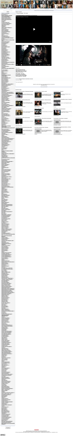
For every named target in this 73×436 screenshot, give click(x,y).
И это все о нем (4, 147)
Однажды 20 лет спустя (6, 245)
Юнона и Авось (4, 420)
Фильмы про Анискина (5, 387)
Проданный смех (4, 299)
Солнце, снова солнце (5, 340)
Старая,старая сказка (5, 343)
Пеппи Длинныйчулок (5, 260)
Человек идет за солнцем (6, 399)
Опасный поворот (5, 250)
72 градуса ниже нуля (5, 22)
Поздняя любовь (4, 275)
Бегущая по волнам (5, 42)
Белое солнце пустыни (5, 46)
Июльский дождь (4, 155)
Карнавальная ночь (5, 167)
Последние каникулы (5, 280)
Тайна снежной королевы (6, 352)
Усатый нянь (4, 384)
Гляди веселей (4, 91)
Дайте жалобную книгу (5, 96)
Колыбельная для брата (6, 174)
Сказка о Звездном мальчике (6, 331)
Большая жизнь (4, 59)
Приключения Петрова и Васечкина (8, 292)
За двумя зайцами (5, 131)
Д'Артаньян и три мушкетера (6, 95)
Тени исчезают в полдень (6, 357)
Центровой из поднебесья (6, 394)
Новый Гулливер (4, 237)
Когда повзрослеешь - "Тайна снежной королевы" (23, 117)
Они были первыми (5, 247)
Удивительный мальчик (6, 378)
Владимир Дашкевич (22, 78)
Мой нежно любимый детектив (7, 205)
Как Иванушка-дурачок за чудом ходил (8, 157)
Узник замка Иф (4, 380)
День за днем (4, 103)
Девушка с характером (5, 100)
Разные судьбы (4, 303)
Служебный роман (5, 335)
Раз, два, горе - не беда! (6, 302)
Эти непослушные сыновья (6, 417)
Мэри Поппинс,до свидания (6, 214)
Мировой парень (4, 200)
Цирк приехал (4, 396)
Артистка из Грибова (5, 33)
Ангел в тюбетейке (5, 30)
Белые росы (4, 47)
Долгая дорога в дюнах (5, 109)
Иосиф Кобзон (27, 78)
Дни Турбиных (4, 107)
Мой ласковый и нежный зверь (7, 204)
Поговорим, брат (4, 273)
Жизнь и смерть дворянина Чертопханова (6, 126)
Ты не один (3, 376)
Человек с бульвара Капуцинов (7, 401)
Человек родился (4, 400)
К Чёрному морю (4, 156)
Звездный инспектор (5, 140)
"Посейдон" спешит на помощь (7, 279)
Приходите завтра (5, 296)
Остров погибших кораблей (6, 254)
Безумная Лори (4, 45)
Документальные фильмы (6, 422)
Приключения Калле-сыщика (6, 290)
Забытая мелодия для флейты (7, 132)
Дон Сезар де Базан (5, 110)
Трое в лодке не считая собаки (7, 374)
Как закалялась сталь (5, 159)
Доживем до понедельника (6, 108)
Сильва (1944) (4, 329)
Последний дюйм (4, 281)
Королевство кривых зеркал (6, 176)
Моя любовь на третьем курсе (7, 211)
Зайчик (3, 135)
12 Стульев (3, 20)
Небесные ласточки (37, 106)
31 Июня (3, 21)
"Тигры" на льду (4, 358)
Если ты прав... (4, 117)
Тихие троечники (4, 359)
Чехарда (3, 405)
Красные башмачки (5, 180)
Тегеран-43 (3, 356)
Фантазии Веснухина (5, 386)
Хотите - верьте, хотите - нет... (7, 393)
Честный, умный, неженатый (6, 404)
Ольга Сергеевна (4, 246)
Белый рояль (4, 48)
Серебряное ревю (5, 328)
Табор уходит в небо (5, 349)
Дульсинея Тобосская (5, 114)
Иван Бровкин (4, 148)
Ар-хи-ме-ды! (4, 32)
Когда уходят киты (5, 171)
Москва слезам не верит (6, 209)
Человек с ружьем (5, 402)
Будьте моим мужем (5, 66)
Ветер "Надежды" (5, 78)
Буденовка (3, 65)
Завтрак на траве (4, 134)
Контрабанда (4, 175)
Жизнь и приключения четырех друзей (8, 127)
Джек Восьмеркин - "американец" (7, 105)
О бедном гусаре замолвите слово (7, 240)
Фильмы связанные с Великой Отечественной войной (7, 16)
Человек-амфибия (5, 398)
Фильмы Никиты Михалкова (6, 19)
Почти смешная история (6, 284)
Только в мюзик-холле (5, 361)
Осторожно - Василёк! (5, 253)
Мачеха (3, 198)
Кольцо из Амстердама (5, 173)
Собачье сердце (4, 339)
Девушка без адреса (5, 98)
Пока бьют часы (4, 276)
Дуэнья (3, 116)
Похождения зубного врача (6, 283)
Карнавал (3, 166)
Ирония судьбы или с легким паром (8, 153)
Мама (2, 193)
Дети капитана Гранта (5, 104)
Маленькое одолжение (5, 195)
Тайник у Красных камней (6, 350)
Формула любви (4, 390)
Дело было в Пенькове (5, 102)
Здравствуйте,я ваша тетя (6, 141)
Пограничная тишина (5, 274)
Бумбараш (3, 67)
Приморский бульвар (5, 294)
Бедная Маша (4, 43)
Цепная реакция (4, 395)
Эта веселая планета (56, 115)
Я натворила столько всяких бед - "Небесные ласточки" (43, 99)
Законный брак (4, 136)
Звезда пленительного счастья (7, 139)
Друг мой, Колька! (5, 113)
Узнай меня (3, 379)
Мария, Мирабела (4, 196)
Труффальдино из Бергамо (6, 375)
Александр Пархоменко (6, 31)
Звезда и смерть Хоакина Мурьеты (7, 138)
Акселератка (4, 28)
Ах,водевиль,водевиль (5, 36)
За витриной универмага (6, 130)
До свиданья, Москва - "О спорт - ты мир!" (41, 91)
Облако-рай (3, 241)
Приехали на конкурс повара (6, 286)
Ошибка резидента (5, 258)
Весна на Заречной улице (6, 77)
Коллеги (3, 172)
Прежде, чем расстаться (6, 285)
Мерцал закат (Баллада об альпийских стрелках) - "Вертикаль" (63, 99)
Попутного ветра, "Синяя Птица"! (7, 278)
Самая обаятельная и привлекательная (5, 315)
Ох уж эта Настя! (4, 257)
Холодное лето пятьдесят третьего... (8, 392)
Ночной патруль (4, 239)
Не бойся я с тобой (5, 221)
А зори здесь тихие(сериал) (6, 23)
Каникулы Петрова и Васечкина (7, 161)
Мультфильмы (4, 14)
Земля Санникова (5, 143)
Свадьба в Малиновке (5, 317)
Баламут (3, 38)
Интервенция (4, 152)
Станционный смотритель (6, 342)
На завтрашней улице (5, 216)
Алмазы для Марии (5, 29)
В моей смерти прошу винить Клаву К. (8, 68)
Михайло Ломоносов (5, 202)
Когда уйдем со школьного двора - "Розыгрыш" (41, 127)
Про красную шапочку (5, 297)
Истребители (4, 154)
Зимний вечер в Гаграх (5, 144)
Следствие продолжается (6, 334)
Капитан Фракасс (4, 165)
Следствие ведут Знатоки (6, 333)
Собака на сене (4, 338)
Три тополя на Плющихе (6, 372)
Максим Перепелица (5, 192)
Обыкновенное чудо (5, 242)
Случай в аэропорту (5, 336)
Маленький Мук (4, 194)
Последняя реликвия (5, 282)
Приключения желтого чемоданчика (8, 289)
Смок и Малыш (4, 337)
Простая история (4, 300)
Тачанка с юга (4, 355)
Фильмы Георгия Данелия (6, 18)
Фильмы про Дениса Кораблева (7, 388)
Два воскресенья (4, 97)
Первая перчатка (4, 262)
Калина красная (4, 160)
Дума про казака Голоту (6, 115)
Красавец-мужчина (5, 179)
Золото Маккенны (5, 145)
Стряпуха (3, 347)
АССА (3, 34)
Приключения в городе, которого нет (8, 288)
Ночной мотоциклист (5, 238)
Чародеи (3, 397)
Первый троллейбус (5, 263)
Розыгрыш (3, 307)
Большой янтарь (4, 63)
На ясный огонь (4, 217)
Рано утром (3, 304)
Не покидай (3, 222)
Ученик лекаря (4, 385)
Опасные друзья (4, 249)
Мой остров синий (5, 206)
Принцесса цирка (4, 295)
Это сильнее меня (5, 419)
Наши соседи (4, 220)
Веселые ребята (4, 76)
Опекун (3, 251)
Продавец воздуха (5, 298)
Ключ (2, 168)
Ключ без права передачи (6, 169)
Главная (17, 11)
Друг (2, 112)
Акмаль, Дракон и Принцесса (6, 27)
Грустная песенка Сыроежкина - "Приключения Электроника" (24, 91)
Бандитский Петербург (5, 41)
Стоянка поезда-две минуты (6, 346)
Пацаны (3, 259)
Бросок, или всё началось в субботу (8, 64)
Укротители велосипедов (6, 381)
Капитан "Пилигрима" (5, 164)
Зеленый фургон (4, 142)
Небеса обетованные (5, 223)
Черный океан (4, 403)
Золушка (3, 146)
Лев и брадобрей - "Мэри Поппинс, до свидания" (61, 118)
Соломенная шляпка (5, 341)
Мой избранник (4, 203)
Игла (2, 149)
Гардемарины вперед (5, 90)
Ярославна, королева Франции (7, 421)
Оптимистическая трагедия (6, 252)
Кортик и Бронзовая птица (6, 178)
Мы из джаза (4, 213)
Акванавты (3, 26)
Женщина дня (4, 119)
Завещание (3, 133)
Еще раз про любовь (5, 118)
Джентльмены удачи (5, 106)
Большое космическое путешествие (8, 62)
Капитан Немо (4, 163)
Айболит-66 (3, 25)
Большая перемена (5, 60)
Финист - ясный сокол (5, 389)
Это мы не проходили (5, 418)
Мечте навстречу (4, 199)
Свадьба (3, 316)
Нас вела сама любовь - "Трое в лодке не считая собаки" (43, 118)
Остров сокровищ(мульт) (6, 255)
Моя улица (3, 212)
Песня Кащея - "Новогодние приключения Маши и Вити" (24, 127)
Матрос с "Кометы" (5, 197)
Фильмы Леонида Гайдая (6, 17)
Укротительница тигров (5, 382)
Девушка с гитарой (5, 99)
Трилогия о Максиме (5, 373)
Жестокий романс (5, 122)
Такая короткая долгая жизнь (6, 353)
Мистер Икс (3, 201)
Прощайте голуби (4, 301)
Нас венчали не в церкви (6, 218)
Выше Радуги (4, 89)
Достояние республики (5, 111)
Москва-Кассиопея (5, 208)
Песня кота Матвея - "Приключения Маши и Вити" (23, 99)
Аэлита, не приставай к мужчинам (7, 37)
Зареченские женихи (5, 137)
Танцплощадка (4, 354)
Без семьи (3, 44)
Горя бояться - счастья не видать (7, 92)
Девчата (3, 101)
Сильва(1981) (4, 330)
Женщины (3, 121)
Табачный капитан (5, 348)
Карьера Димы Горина (5, 162)
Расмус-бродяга (4, 305)
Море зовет (3, 207)
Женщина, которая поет (5, 120)
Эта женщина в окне (5, 416)
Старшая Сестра (4, 345)
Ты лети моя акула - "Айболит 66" (58, 91)
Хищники (3, 391)
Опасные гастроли (5, 248)
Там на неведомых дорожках (6, 351)
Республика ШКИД (5, 306)
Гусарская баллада (5, 94)
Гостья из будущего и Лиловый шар (8, 93)
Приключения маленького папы (7, 291)
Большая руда (4, 61)
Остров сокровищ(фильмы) (6, 256)
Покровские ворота (5, 277)
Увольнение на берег (5, 377)
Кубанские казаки (4, 181)
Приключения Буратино (6, 287)
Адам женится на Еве (5, 24)
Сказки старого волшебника (6, 332)
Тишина (3, 360)
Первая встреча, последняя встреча (8, 261)
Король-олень (4, 177)
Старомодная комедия (5, 344)
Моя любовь (4, 210)
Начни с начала (4, 219)
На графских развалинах (6, 215)
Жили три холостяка (5, 129)
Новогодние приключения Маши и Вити (8, 234)
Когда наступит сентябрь (6, 170)
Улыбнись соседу (5, 383)
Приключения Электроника (6, 293)
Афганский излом (5, 35)
